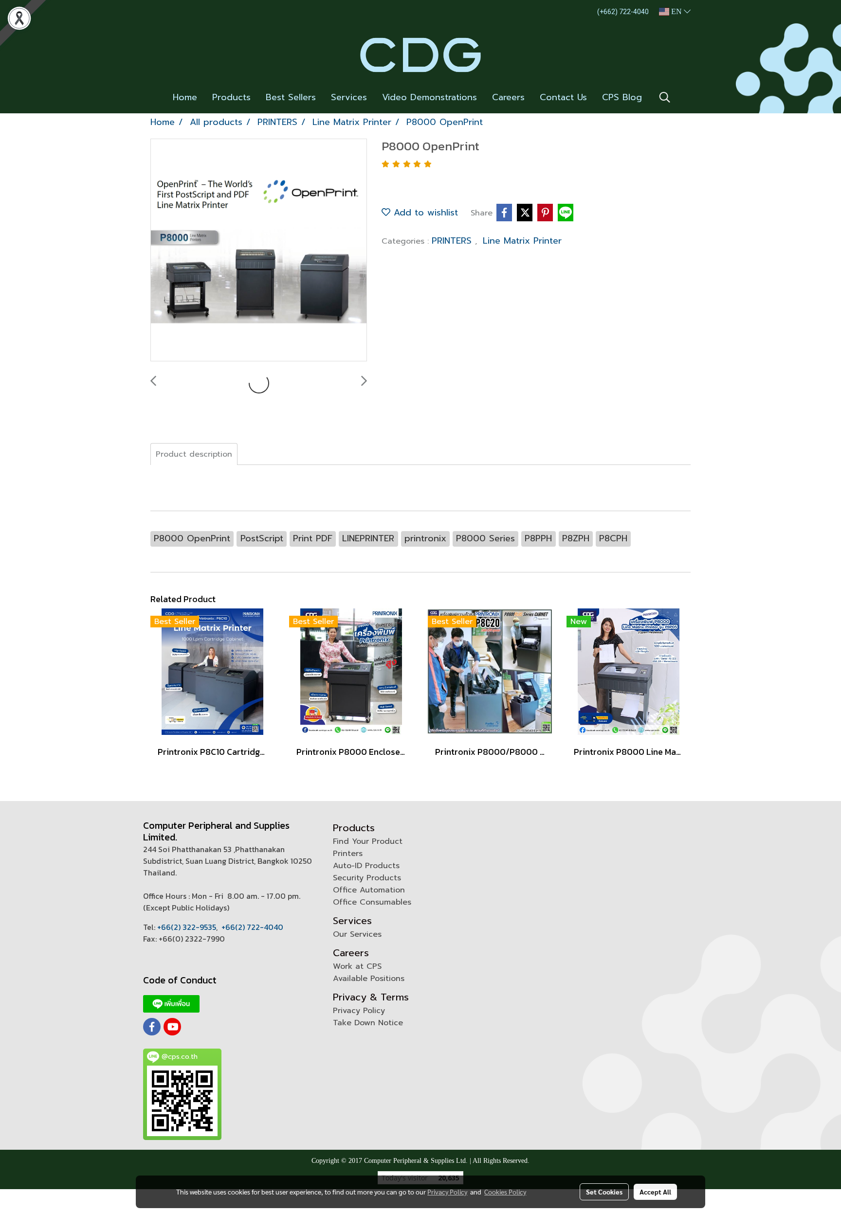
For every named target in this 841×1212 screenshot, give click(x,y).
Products (231, 97)
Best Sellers (291, 97)
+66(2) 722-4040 (252, 927)
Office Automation (369, 890)
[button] (665, 97)
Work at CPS (357, 966)
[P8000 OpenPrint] (258, 250)
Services (349, 97)
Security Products (367, 878)
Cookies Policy (505, 1191)
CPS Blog (622, 97)
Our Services (357, 934)
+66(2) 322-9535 (186, 927)
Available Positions (368, 978)
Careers (508, 97)
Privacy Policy (359, 1010)
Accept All (655, 1191)
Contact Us (563, 97)
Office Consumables (372, 902)
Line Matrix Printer (522, 241)
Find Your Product (367, 841)
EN (676, 11)
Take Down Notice (368, 1023)
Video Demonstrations (429, 97)
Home (185, 97)
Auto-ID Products (366, 866)
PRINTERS (453, 241)
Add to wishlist (424, 212)
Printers (348, 853)
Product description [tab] (194, 454)
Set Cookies (604, 1191)
